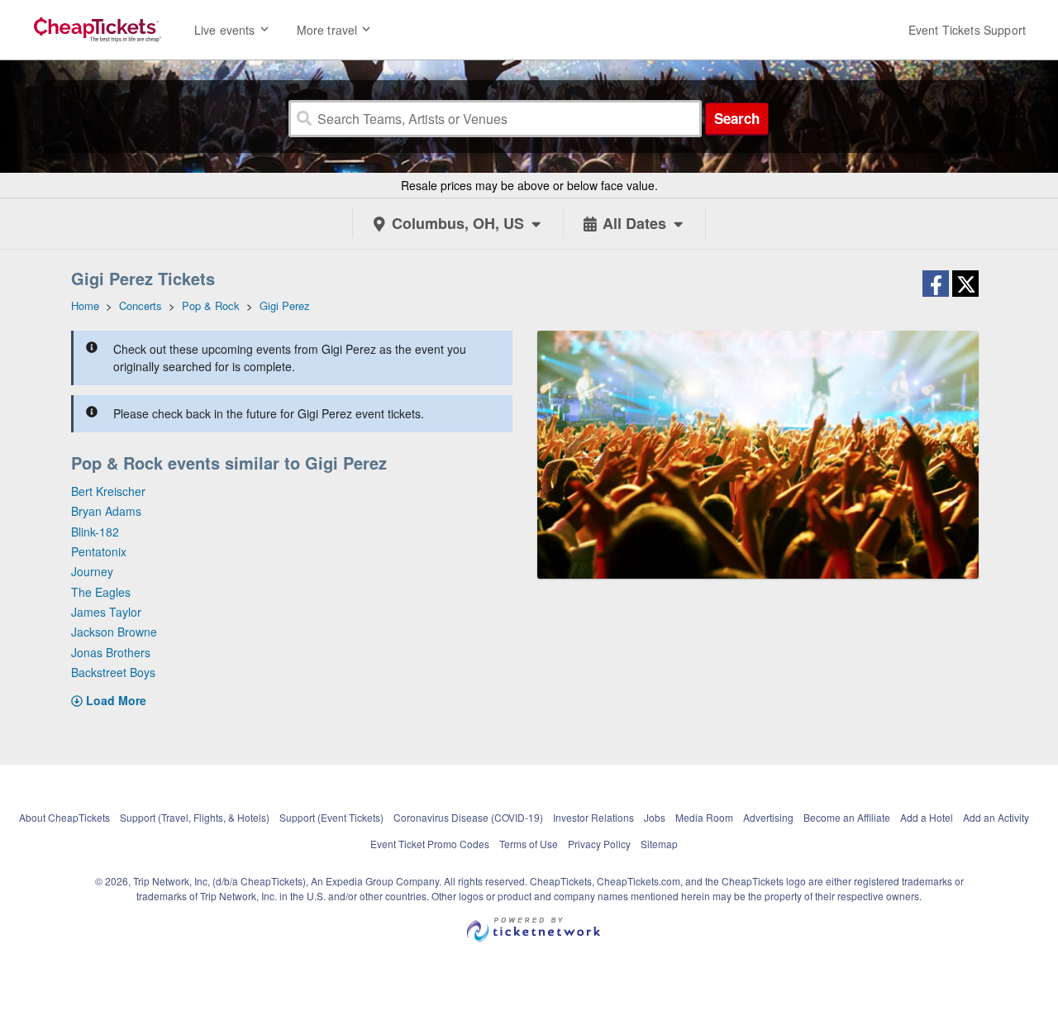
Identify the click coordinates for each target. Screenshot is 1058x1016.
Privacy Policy (599, 844)
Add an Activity (996, 817)
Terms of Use (528, 844)
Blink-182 (95, 531)
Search (737, 118)
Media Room (704, 817)
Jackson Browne (114, 631)
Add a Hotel (926, 817)
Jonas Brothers (110, 652)
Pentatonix (98, 551)
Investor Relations (593, 817)
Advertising (768, 817)
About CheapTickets (64, 817)
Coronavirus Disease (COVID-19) (468, 817)
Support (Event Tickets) (331, 817)
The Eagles (101, 592)
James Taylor (106, 611)
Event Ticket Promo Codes (429, 844)
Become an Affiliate (846, 817)
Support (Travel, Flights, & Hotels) (194, 817)
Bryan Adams (106, 511)
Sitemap (659, 844)
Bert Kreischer (108, 491)
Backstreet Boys (113, 672)
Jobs (654, 817)
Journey (92, 571)
